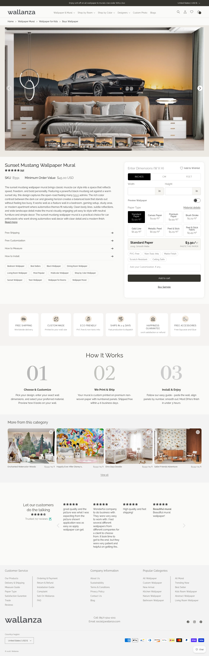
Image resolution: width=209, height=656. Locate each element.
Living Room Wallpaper (17, 273)
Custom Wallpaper (152, 583)
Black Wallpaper (54, 266)
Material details (191, 207)
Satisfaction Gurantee (15, 596)
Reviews (9, 605)
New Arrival (148, 587)
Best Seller (180, 587)
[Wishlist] (191, 11)
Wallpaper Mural (26, 21)
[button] (64, 13)
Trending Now (182, 583)
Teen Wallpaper (35, 280)
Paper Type (11, 591)
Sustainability (97, 583)
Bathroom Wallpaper (153, 600)
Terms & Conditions (100, 587)
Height (168, 184)
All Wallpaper (150, 578)
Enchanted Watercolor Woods (22, 467)
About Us (95, 578)
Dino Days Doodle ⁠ (113, 467)
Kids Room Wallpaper (186, 591)
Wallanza (15, 651)
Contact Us (96, 596)
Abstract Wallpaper (185, 596)
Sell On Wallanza (45, 596)
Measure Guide (12, 587)
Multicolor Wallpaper (60, 273)
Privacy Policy (97, 591)
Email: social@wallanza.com (104, 621)
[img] (38, 514)
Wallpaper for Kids (48, 21)
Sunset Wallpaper (14, 280)
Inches (139, 176)
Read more (11, 222)
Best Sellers (36, 266)
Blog (92, 600)
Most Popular (39, 273)
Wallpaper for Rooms (57, 280)
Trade (8, 600)
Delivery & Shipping (14, 583)
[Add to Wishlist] (51, 432)
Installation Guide (45, 587)
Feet (189, 176)
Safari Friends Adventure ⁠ (166, 467)
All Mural (179, 578)
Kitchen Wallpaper (152, 591)
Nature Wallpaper (152, 596)
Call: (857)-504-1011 (105, 617)
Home (11, 21)
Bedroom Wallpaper (15, 266)
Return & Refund (45, 583)
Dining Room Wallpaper (77, 266)
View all (104, 475)
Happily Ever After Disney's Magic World (69, 467)
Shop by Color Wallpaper (85, 273)
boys (76, 195)
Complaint (42, 591)
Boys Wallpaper (70, 21)
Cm (164, 176)
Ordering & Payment (47, 578)
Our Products (11, 578)
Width (131, 184)
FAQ (39, 600)
